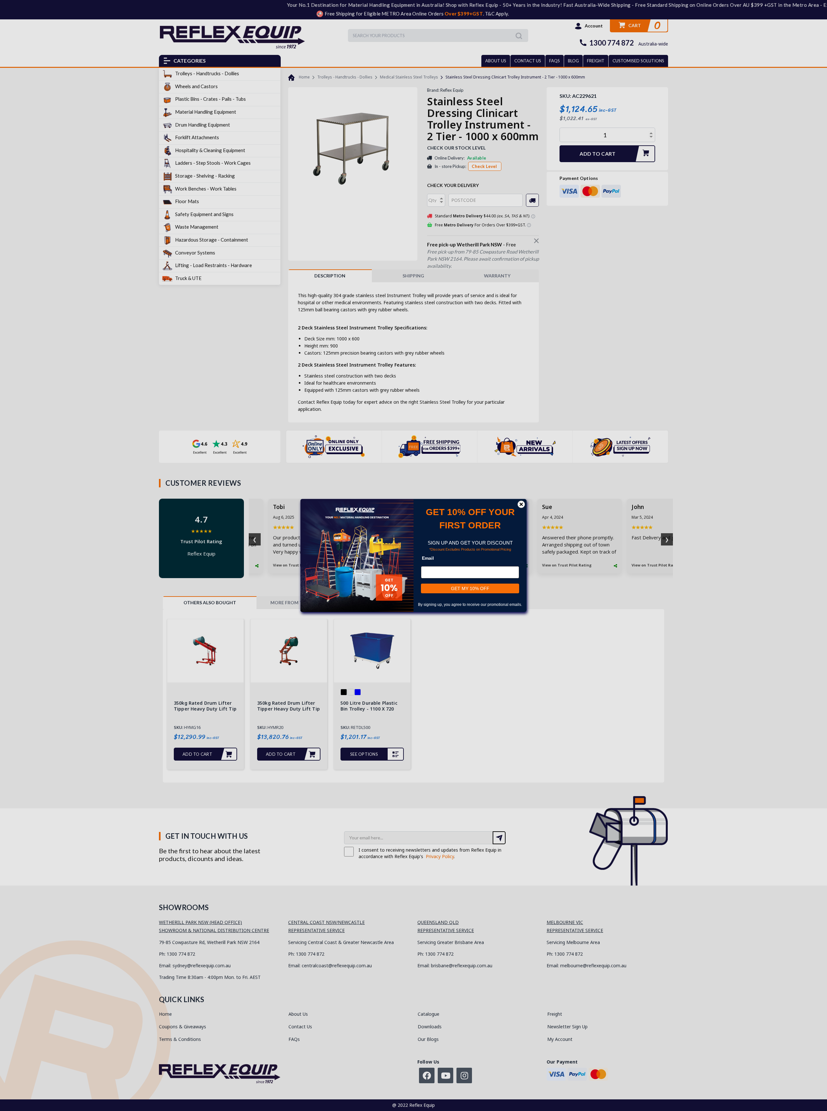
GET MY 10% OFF (470, 588)
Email (428, 558)
